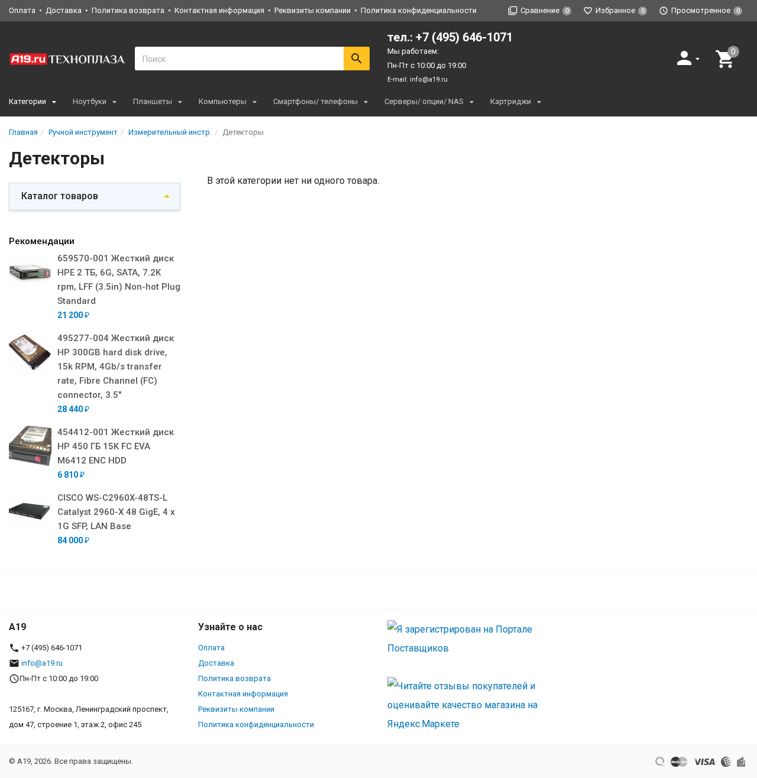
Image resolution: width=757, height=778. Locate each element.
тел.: (450, 37)
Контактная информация (219, 10)
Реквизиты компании (312, 10)
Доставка (64, 10)
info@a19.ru (429, 79)
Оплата (22, 10)
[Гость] (690, 57)
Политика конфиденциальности (419, 10)
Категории (27, 101)
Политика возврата (128, 10)
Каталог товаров (59, 196)
